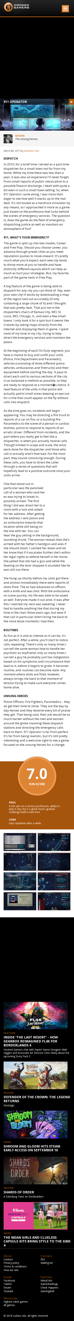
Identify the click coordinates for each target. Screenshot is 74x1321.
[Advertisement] (37, 58)
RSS (43, 1259)
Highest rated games (16, 1301)
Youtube (8, 1291)
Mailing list (47, 1262)
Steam (7, 1287)
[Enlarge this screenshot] (20, 842)
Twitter (8, 1284)
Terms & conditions (15, 1266)
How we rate (11, 1270)
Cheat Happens (49, 1287)
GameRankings (49, 1284)
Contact (8, 1259)
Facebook (9, 1280)
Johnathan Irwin (31, 150)
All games (9, 1305)
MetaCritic (46, 1280)
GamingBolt (47, 1291)
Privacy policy (11, 1262)
